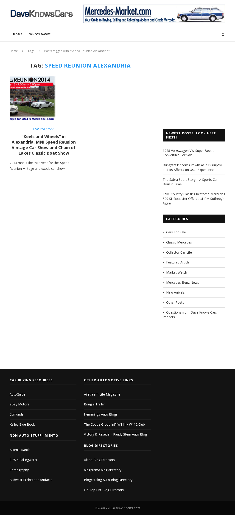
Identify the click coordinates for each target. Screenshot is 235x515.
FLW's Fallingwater (23, 460)
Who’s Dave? (40, 34)
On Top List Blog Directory (104, 490)
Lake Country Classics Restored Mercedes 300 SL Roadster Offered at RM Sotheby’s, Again (194, 198)
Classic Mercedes (179, 242)
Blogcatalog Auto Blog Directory (108, 480)
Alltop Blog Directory (99, 460)
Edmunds (16, 414)
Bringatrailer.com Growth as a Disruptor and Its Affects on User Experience (192, 167)
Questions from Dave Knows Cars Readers (190, 314)
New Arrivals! (175, 292)
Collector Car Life (179, 252)
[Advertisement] (194, 91)
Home (17, 34)
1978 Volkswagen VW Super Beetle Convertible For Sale (188, 152)
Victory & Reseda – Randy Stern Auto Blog (115, 434)
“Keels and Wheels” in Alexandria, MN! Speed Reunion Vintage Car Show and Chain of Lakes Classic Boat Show (44, 145)
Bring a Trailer (94, 404)
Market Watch (176, 272)
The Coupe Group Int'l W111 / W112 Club (114, 424)
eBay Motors (19, 404)
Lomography (19, 470)
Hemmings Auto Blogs (101, 414)
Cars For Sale (176, 232)
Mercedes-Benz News (182, 282)
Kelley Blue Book (22, 424)
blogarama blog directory (102, 470)
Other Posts (175, 302)
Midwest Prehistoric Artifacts (31, 480)
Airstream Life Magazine (102, 394)
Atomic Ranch (20, 449)
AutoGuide (17, 394)
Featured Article (43, 129)
